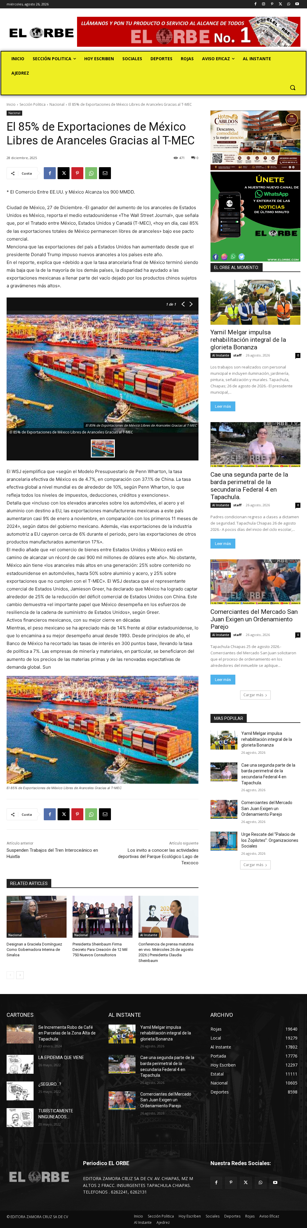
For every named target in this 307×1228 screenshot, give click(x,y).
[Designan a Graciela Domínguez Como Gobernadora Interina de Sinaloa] (37, 917)
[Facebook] (255, 4)
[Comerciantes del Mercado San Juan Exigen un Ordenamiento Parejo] (255, 581)
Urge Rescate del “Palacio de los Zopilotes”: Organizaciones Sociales (269, 840)
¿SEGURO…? (49, 1084)
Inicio (11, 104)
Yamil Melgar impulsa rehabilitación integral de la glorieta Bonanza (248, 340)
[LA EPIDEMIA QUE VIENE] (20, 1064)
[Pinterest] (272, 4)
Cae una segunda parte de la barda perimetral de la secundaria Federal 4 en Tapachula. (249, 486)
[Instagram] (263, 4)
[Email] (105, 173)
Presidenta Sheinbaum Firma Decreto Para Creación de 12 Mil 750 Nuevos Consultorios (100, 949)
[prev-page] (10, 975)
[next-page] (20, 975)
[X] (280, 4)
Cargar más (253, 694)
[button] (292, 87)
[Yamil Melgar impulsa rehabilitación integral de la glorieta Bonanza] (255, 302)
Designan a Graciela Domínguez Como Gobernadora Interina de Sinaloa (34, 949)
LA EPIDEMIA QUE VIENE (61, 1057)
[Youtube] (297, 4)
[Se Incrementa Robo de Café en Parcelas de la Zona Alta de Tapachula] (20, 1034)
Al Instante (148, 935)
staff (237, 355)
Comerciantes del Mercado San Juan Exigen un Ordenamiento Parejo (254, 619)
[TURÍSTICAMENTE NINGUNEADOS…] (20, 1117)
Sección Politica (32, 104)
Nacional (56, 104)
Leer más (223, 406)
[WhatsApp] (288, 4)
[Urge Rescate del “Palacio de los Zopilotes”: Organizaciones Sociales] (223, 841)
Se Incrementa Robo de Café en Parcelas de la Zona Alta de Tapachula (67, 1033)
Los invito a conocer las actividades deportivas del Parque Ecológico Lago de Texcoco (158, 857)
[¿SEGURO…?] (20, 1091)
